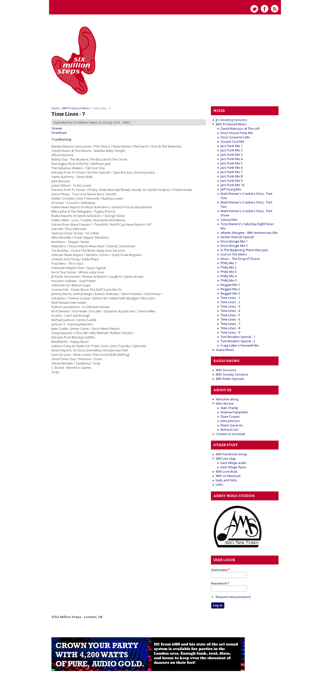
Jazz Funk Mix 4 (232, 159)
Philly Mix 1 (229, 263)
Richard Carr (230, 429)
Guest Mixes (225, 350)
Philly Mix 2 (229, 267)
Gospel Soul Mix (232, 141)
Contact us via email (230, 434)
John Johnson (230, 421)
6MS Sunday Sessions (232, 374)
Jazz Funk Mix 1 (232, 146)
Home (55, 108)
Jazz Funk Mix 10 (232, 185)
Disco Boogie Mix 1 (234, 241)
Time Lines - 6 (230, 319)
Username (220, 570)
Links (219, 484)
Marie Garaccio (232, 425)
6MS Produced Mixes (75, 108)
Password (220, 583)
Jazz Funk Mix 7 (232, 172)
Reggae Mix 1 (230, 284)
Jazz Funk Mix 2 (232, 150)
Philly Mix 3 (229, 271)
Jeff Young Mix (231, 189)
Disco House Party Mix (237, 133)
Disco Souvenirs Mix (235, 137)
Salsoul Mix (229, 219)
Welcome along (227, 399)
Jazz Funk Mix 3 (232, 154)
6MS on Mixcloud (228, 476)
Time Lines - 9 (230, 332)
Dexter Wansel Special (237, 237)
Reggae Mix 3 (230, 293)
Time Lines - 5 (230, 315)
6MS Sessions (226, 370)
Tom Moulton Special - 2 (238, 341)
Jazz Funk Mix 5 (232, 163)
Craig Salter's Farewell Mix (240, 345)
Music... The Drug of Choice (240, 258)
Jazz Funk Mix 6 (232, 167)
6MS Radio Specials (230, 378)
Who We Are (225, 403)
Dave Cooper (230, 416)
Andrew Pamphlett (234, 412)
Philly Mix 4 (229, 276)
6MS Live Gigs (226, 458)
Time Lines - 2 (230, 302)
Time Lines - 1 (230, 297)
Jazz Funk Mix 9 (232, 180)
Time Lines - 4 (230, 311)
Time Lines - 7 (230, 324)
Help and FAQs (226, 480)
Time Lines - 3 (230, 306)
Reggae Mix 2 (230, 289)
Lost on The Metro (234, 254)
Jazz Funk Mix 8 (232, 176)
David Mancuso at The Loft (240, 128)
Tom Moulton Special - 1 (238, 337)
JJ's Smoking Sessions (231, 120)
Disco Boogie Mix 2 (234, 245)
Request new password (233, 597)
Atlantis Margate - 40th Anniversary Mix (249, 232)
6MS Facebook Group (231, 454)
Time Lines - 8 (230, 328)
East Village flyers (233, 467)
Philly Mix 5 (229, 280)
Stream (56, 128)
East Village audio (233, 463)
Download (58, 132)
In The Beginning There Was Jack (244, 250)
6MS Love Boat (226, 471)
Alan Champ (229, 408)
